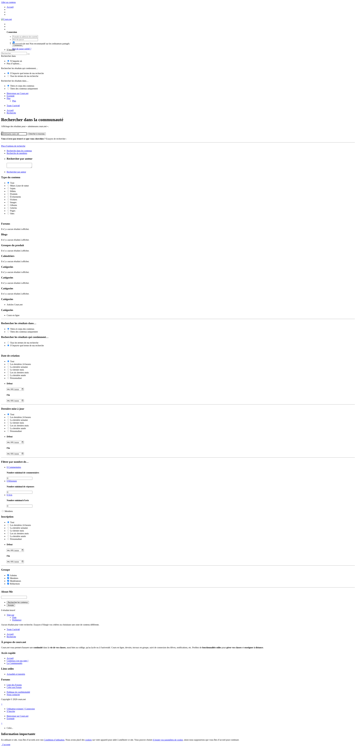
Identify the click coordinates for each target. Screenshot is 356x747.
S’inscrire (11, 49)
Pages (12, 211)
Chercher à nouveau (37, 134)
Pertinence (16, 620)
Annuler (11, 605)
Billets (13, 191)
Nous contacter (13, 694)
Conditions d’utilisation (54, 740)
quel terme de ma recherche (27, 73)
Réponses (12, 481)
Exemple (10, 96)
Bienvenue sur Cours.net (17, 93)
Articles (13, 208)
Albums (13, 205)
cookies (88, 740)
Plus (8, 98)
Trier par (10, 615)
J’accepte (5, 744)
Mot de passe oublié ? (21, 49)
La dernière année (18, 375)
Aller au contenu (8, 2)
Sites (12, 213)
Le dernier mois (17, 370)
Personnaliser (16, 378)
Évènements (15, 197)
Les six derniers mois (19, 372)
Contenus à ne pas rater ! (17, 661)
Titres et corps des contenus (22, 86)
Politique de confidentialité (18, 692)
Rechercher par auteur (16, 172)
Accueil (10, 658)
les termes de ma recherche (24, 76)
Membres (9, 511)
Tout (12, 183)
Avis (9, 495)
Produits (13, 194)
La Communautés (14, 663)
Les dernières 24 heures (20, 364)
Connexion (17, 45)
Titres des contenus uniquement (24, 88)
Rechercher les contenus (18, 602)
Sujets (12, 188)
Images (13, 202)
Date (14, 617)
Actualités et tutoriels (16, 674)
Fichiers (13, 199)
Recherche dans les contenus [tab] (19, 151)
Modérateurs (15, 581)
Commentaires (14, 467)
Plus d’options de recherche (13, 146)
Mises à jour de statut (19, 185)
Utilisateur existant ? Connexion (21, 29)
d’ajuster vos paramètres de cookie (168, 740)
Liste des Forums (14, 685)
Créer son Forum (14, 687)
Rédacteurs (15, 584)
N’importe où (16, 61)
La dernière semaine (19, 367)
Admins (13, 575)
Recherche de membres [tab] (17, 153)
